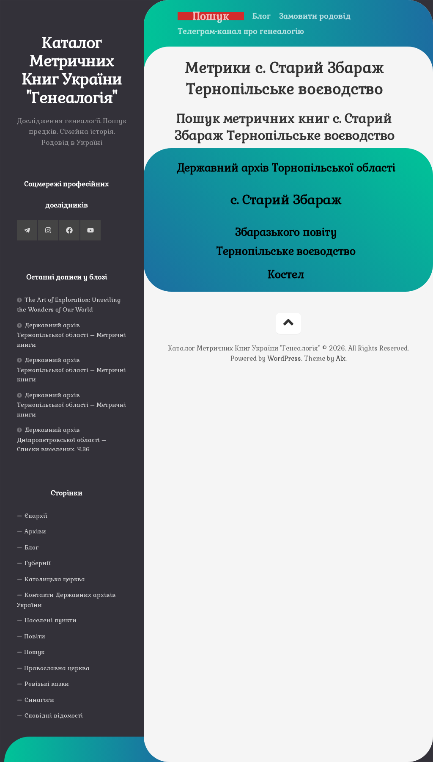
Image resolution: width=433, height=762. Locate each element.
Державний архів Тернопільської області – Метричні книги (71, 334)
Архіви (35, 531)
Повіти (35, 636)
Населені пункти (51, 620)
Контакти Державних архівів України (66, 600)
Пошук (34, 652)
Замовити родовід (315, 16)
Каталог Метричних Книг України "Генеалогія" (72, 70)
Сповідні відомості (54, 715)
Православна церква (57, 668)
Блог (31, 547)
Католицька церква (55, 579)
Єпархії (36, 515)
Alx (340, 358)
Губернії (38, 563)
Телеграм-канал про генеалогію (241, 31)
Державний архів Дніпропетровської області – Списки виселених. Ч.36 (61, 439)
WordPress (284, 358)
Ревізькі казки (47, 683)
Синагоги (39, 700)
